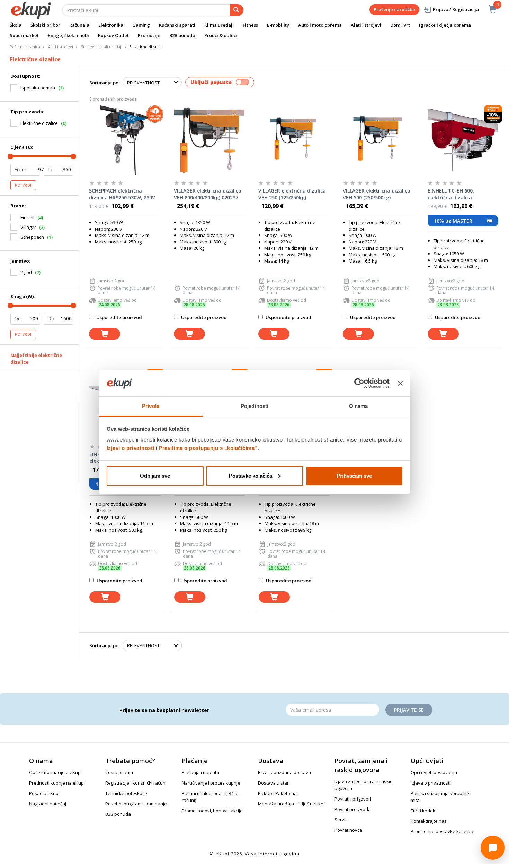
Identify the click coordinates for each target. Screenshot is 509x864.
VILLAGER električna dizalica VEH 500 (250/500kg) (376, 194)
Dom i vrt (400, 25)
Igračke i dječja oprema (445, 25)
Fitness (250, 25)
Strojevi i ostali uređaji (101, 46)
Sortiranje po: (104, 82)
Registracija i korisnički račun (135, 783)
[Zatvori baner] (400, 383)
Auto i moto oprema (320, 25)
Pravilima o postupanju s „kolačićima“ (208, 448)
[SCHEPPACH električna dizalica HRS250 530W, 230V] (124, 140)
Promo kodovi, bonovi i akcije (212, 810)
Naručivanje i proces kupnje (211, 783)
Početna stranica (25, 46)
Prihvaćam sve (354, 476)
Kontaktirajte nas (429, 821)
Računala (79, 25)
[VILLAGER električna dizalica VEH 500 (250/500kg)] (378, 140)
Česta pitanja (119, 772)
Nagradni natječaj (47, 804)
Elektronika (110, 25)
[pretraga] (236, 10)
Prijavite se (409, 710)
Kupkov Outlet (113, 35)
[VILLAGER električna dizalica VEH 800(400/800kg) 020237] (209, 140)
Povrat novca (348, 830)
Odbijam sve (155, 476)
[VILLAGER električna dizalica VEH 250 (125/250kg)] (293, 140)
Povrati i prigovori (352, 799)
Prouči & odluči (220, 35)
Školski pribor (45, 25)
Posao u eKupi (44, 793)
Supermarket (24, 35)
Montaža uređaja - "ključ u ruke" (291, 804)
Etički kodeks (424, 810)
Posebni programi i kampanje (136, 804)
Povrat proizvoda (352, 809)
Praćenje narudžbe (394, 9)
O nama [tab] (358, 406)
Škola (15, 25)
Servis (341, 819)
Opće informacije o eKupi (55, 772)
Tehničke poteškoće (126, 793)
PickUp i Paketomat (278, 793)
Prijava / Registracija (456, 9)
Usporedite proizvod (118, 317)
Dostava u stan (274, 783)
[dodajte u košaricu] (104, 334)
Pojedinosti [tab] (254, 406)
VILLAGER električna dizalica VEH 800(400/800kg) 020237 (207, 194)
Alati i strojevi (366, 25)
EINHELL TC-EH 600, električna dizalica (451, 194)
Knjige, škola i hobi (68, 35)
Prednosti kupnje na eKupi (57, 783)
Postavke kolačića (250, 476)
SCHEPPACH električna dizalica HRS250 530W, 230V (122, 194)
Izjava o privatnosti (430, 783)
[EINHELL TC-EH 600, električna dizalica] (463, 140)
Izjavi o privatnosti (130, 448)
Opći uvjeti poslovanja (434, 772)
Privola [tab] (150, 406)
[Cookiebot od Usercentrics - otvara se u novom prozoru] (359, 383)
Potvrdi (23, 185)
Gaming (141, 25)
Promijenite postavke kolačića (442, 831)
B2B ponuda (182, 35)
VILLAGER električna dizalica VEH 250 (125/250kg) (292, 194)
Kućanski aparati (177, 25)
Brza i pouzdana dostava (284, 772)
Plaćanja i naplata (200, 772)
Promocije (149, 35)
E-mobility (278, 25)
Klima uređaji (219, 25)
